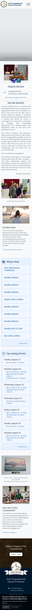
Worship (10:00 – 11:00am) (15, 362)
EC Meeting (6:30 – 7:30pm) (15, 378)
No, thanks (15, 607)
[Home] (12, 4)
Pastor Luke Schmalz (20, 94)
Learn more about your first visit (12, 249)
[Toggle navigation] (28, 4)
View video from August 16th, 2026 (15, 97)
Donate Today (16, 554)
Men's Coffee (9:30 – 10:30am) (16, 372)
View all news (23, 343)
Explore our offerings (9, 532)
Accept (6, 607)
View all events (22, 447)
